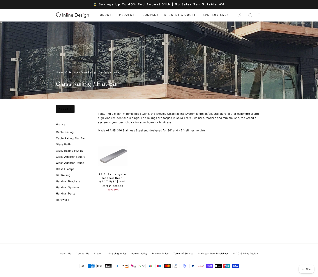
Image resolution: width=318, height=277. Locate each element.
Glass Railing (64, 144)
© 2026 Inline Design (245, 253)
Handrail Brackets (68, 181)
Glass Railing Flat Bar (70, 150)
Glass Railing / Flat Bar (94, 72)
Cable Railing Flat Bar (70, 138)
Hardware (62, 199)
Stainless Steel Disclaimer (213, 253)
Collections (71, 72)
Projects (128, 14)
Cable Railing (65, 132)
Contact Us (82, 253)
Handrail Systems (68, 187)
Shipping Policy (117, 253)
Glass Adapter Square (70, 156)
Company (150, 14)
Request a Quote (180, 14)
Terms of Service (183, 253)
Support (99, 253)
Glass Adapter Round (70, 163)
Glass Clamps (65, 169)
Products (105, 14)
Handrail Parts (65, 193)
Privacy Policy (160, 253)
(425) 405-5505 (215, 14)
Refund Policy (139, 253)
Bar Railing (63, 175)
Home (59, 72)
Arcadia (65, 109)
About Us (65, 253)
